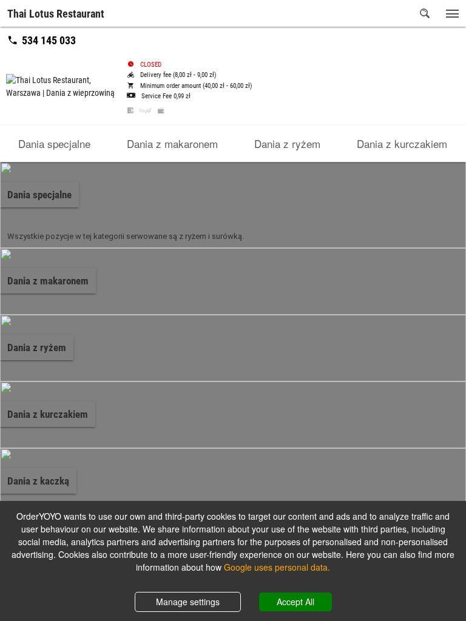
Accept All (295, 602)
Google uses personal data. (277, 567)
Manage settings (188, 602)
